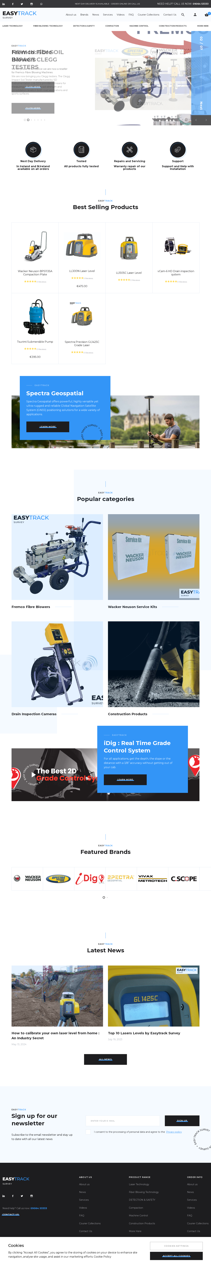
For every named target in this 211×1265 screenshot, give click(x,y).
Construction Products (173, 26)
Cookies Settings (176, 1246)
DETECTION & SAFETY (84, 26)
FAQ (131, 14)
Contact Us (169, 14)
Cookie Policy (102, 1256)
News (95, 14)
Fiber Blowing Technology (48, 26)
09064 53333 (201, 3)
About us (71, 14)
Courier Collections (148, 14)
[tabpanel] (105, 78)
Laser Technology (12, 26)
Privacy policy (174, 1131)
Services (108, 14)
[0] (207, 14)
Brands (84, 14)
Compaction (112, 26)
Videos (120, 14)
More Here (203, 26)
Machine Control (139, 26)
